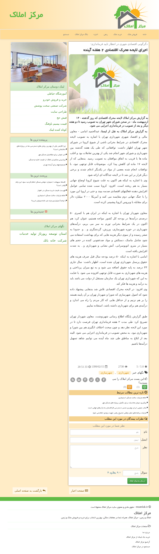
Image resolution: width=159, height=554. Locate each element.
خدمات (24, 233)
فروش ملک (132, 34)
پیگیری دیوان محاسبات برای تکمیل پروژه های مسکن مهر (124, 403)
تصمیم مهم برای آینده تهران (54, 165)
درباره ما (146, 532)
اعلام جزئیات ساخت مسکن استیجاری (132, 398)
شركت (62, 240)
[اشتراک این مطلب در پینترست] (85, 379)
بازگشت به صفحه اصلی (29, 490)
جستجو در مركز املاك (141, 546)
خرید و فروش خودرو (55, 99)
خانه (144, 34)
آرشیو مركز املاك (142, 542)
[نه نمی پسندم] (129, 387)
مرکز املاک (26, 14)
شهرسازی (106, 372)
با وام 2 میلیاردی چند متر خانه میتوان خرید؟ (48, 201)
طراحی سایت (59, 111)
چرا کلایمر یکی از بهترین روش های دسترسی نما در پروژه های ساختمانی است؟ (41, 147)
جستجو (66, 34)
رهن (106, 34)
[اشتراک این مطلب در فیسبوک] (103, 379)
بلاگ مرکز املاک (81, 34)
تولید (33, 233)
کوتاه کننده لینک (58, 129)
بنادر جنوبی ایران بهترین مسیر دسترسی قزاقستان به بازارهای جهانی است (117, 408)
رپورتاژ (42, 233)
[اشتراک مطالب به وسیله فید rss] (72, 379)
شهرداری (123, 372)
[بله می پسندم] (144, 387)
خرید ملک (117, 34)
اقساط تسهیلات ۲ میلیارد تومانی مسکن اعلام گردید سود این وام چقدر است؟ (41, 183)
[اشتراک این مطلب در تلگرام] (91, 379)
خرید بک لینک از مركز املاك (138, 537)
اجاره (96, 34)
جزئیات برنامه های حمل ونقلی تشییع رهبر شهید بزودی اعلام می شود (119, 413)
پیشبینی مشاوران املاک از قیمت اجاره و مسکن (47, 160)
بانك (45, 240)
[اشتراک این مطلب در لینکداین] (79, 379)
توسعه (53, 233)
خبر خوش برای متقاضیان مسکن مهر (52, 155)
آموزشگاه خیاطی (57, 93)
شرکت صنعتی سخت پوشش (50, 105)
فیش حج (62, 117)
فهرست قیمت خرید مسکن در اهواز (51, 190)
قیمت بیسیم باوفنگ (56, 123)
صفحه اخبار (78, 490)
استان (63, 233)
